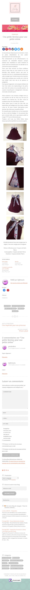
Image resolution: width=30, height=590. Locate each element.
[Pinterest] (6, 49)
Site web (5, 423)
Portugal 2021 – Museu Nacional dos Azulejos (13, 521)
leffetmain (12, 363)
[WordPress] (12, 49)
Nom (4, 412)
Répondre (4, 357)
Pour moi (6, 568)
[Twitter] (18, 49)
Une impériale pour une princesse (14, 324)
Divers (5, 563)
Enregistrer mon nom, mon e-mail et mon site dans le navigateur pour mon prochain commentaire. (7, 434)
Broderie (16, 558)
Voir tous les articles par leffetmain (18, 283)
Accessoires (7, 558)
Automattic (22, 575)
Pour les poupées (17, 565)
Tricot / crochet (17, 568)
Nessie (16, 261)
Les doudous (13, 563)
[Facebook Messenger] (15, 49)
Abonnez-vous (9, 493)
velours (15, 311)
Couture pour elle (18, 306)
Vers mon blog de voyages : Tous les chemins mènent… (15, 506)
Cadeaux (5, 560)
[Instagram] (9, 49)
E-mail (5, 418)
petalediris (12, 346)
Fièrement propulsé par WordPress (15, 574)
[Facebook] (3, 49)
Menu (16, 19)
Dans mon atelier (16, 560)
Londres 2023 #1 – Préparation (9, 511)
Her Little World (10, 308)
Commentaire (7, 392)
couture (7, 306)
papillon (21, 308)
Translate (13, 479)
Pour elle (15, 34)
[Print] (21, 49)
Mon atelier (5, 261)
